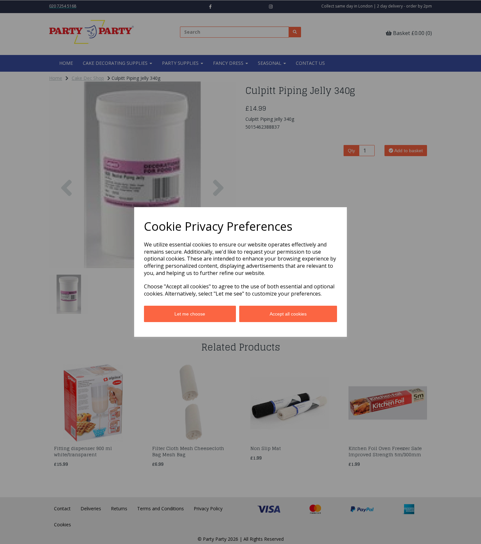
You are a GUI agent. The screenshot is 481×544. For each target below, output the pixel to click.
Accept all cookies (288, 314)
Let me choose (189, 314)
